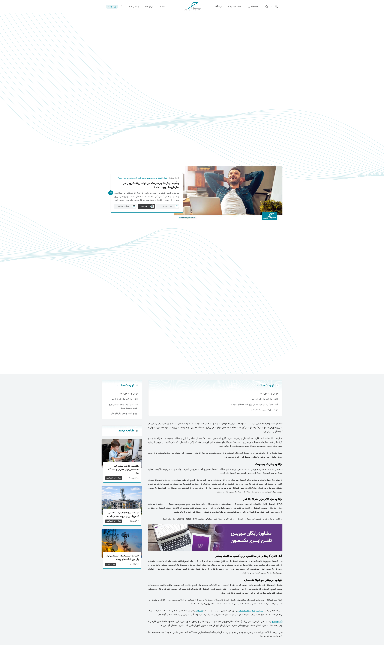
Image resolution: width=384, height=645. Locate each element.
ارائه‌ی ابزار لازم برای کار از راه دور (264, 399)
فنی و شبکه (110, 564)
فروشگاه (218, 6)
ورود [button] (111, 6)
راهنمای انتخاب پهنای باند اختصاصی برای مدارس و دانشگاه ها (123, 469)
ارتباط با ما (134, 6)
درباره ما (149, 6)
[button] (267, 6)
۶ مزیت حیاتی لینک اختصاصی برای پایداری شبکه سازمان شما (122, 557)
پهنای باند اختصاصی (113, 478)
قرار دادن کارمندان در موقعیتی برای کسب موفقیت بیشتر (254, 404)
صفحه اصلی (253, 6)
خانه (177, 178)
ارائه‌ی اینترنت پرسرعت (268, 393)
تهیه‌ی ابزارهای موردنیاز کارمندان (264, 410)
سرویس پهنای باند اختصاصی (250, 611)
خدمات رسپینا (235, 6)
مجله (162, 6)
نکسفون (199, 611)
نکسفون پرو (277, 621)
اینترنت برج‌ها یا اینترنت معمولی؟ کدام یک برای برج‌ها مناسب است (123, 514)
